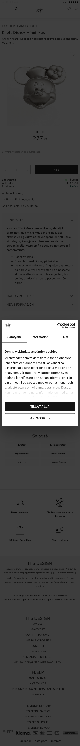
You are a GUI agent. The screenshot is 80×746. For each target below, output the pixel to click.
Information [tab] (40, 336)
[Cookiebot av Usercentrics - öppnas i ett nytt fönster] (57, 325)
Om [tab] (65, 336)
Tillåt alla (40, 406)
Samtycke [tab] (14, 336)
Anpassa (37, 418)
